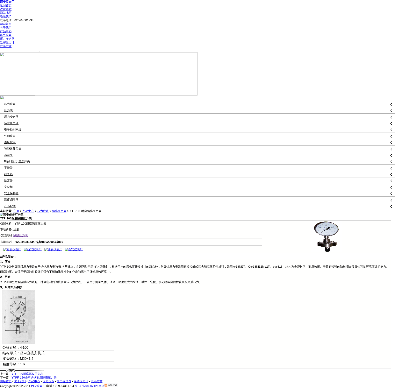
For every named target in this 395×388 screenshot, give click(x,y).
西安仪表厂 (7, 1)
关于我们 (6, 27)
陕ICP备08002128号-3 (89, 386)
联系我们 (6, 16)
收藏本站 (6, 9)
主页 (16, 211)
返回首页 (6, 5)
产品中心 (6, 31)
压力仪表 (6, 35)
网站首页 (6, 24)
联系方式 (6, 46)
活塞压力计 (7, 42)
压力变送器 (7, 38)
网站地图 (6, 12)
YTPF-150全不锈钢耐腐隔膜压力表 (34, 377)
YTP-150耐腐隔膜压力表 (27, 373)
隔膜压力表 (59, 211)
